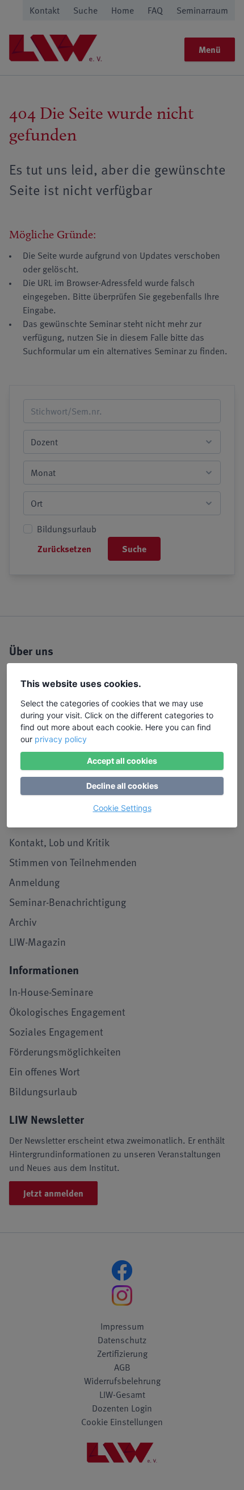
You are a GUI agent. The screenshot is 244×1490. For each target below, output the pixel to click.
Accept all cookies (122, 760)
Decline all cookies (122, 785)
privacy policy (61, 739)
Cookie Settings (122, 808)
